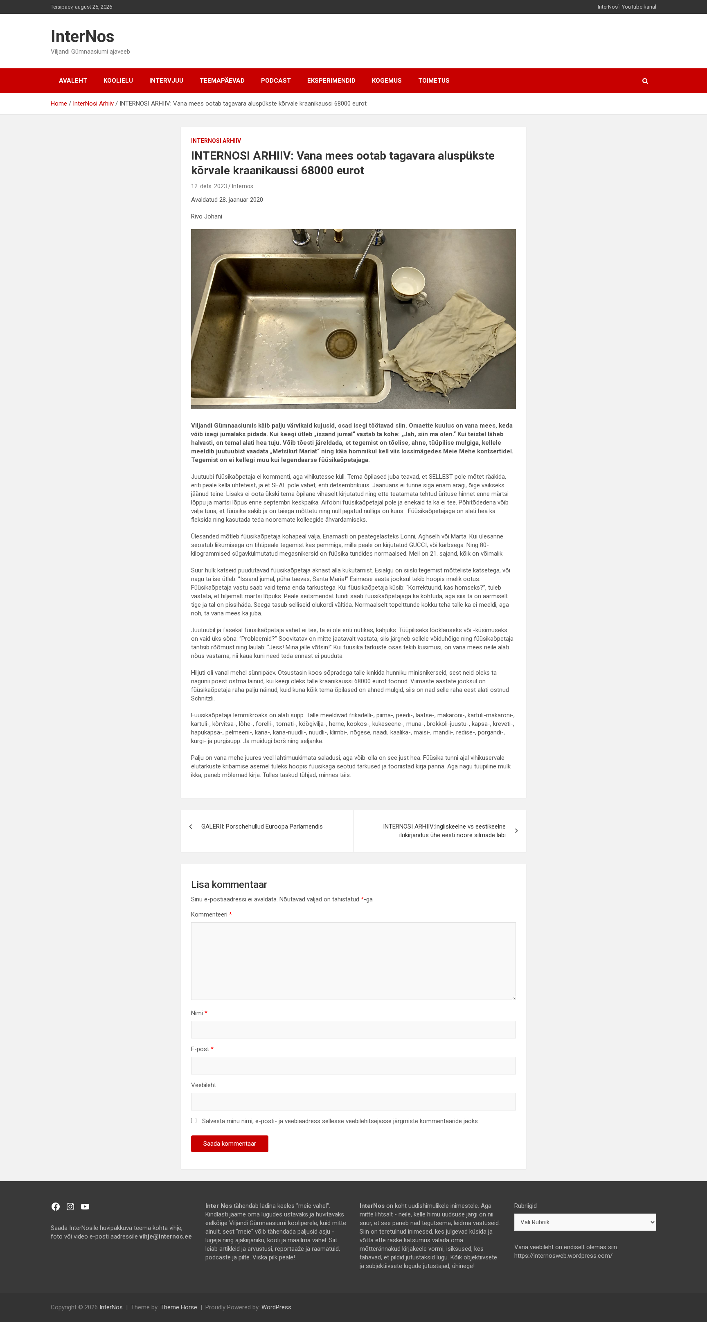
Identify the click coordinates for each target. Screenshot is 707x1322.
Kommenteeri (211, 914)
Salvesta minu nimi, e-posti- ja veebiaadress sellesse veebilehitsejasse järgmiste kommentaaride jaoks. (340, 1121)
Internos (242, 186)
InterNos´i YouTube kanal (627, 7)
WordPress (276, 1307)
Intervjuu (166, 80)
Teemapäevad (222, 80)
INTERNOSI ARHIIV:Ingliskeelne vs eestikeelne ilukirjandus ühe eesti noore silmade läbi (444, 831)
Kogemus (387, 80)
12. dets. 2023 (209, 186)
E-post (202, 1049)
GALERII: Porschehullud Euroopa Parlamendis (262, 826)
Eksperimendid (331, 80)
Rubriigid (525, 1205)
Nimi (199, 1013)
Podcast (276, 80)
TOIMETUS (434, 80)
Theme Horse (178, 1307)
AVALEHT (73, 80)
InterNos (83, 36)
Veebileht (203, 1085)
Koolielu (118, 80)
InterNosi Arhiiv (216, 140)
